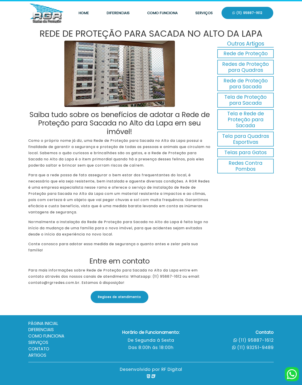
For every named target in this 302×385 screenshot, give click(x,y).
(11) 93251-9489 (255, 348)
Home (83, 12)
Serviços (204, 12)
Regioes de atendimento (119, 297)
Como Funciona (162, 12)
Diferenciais (118, 12)
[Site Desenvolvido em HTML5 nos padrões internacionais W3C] (148, 376)
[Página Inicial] (47, 13)
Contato (38, 349)
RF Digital (171, 369)
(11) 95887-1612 (248, 13)
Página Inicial (43, 323)
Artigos (37, 355)
